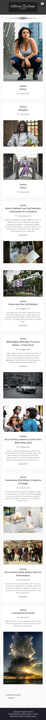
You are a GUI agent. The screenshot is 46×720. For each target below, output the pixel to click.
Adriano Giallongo (23, 6)
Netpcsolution (31, 716)
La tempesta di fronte (23, 613)
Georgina (23, 109)
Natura (23, 610)
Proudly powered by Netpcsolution (20, 714)
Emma (23, 89)
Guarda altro (23, 235)
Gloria (23, 187)
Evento (23, 205)
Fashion (23, 86)
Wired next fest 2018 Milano (23, 304)
